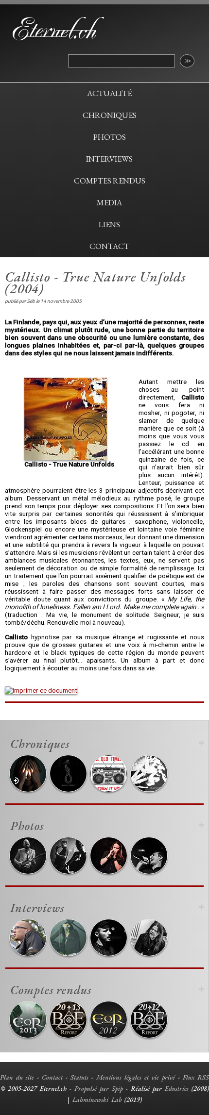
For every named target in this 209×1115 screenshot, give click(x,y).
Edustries (177, 1088)
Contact (52, 1077)
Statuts (79, 1077)
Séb (31, 301)
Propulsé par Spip (98, 1088)
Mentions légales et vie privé (135, 1077)
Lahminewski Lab (97, 1099)
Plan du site (17, 1077)
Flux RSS (196, 1077)
